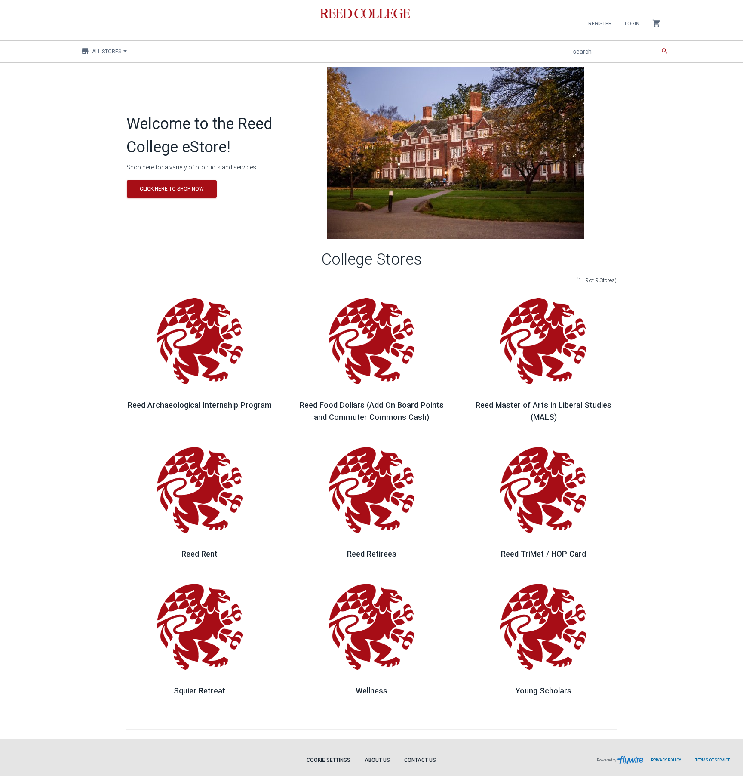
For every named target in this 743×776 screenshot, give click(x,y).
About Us (377, 760)
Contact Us (420, 760)
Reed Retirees (371, 553)
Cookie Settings (328, 760)
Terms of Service (712, 760)
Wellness (371, 690)
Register (600, 24)
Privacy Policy (666, 760)
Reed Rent (199, 553)
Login (632, 24)
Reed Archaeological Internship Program (200, 405)
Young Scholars (543, 690)
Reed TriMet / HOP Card (543, 553)
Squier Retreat (199, 690)
